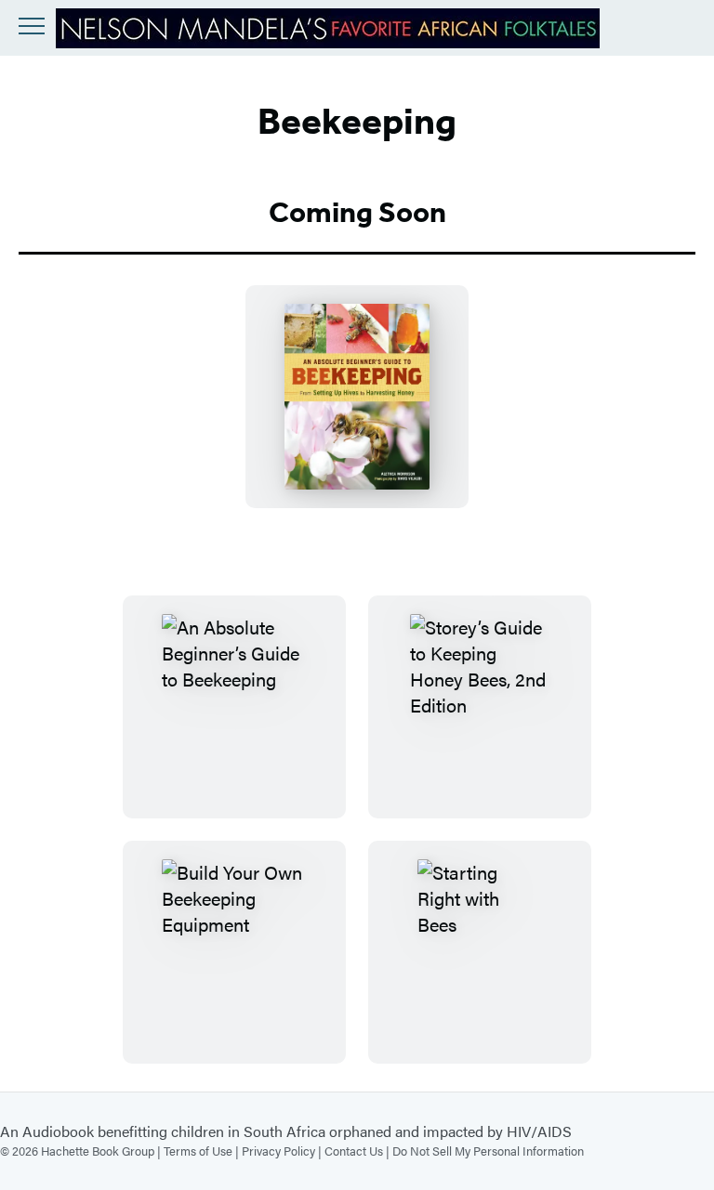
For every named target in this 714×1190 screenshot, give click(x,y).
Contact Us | (358, 1150)
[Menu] (32, 26)
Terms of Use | (203, 1150)
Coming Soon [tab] (357, 211)
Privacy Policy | (283, 1150)
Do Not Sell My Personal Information (488, 1150)
